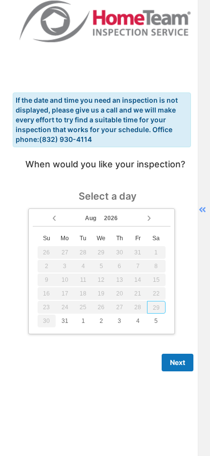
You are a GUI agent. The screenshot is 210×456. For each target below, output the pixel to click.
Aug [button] (90, 218)
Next (177, 362)
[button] (54, 216)
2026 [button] (111, 218)
